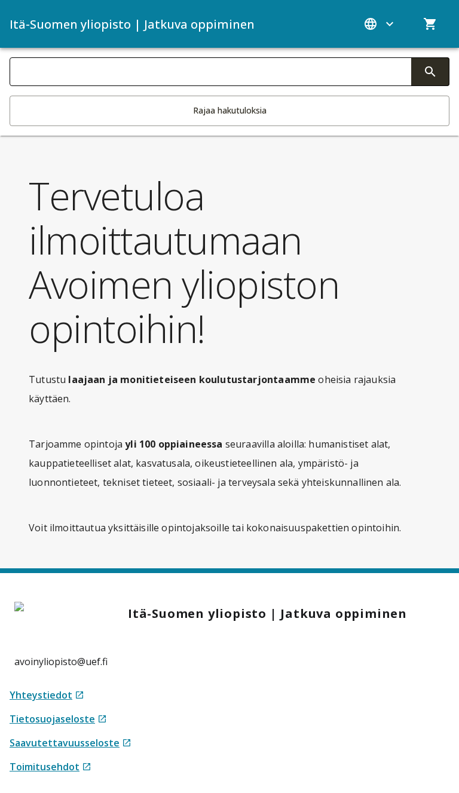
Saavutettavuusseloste (70, 743)
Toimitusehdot (50, 767)
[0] (430, 24)
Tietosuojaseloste (58, 719)
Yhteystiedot (47, 695)
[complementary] (430, 71)
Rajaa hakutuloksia (230, 110)
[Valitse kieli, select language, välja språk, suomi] (380, 24)
